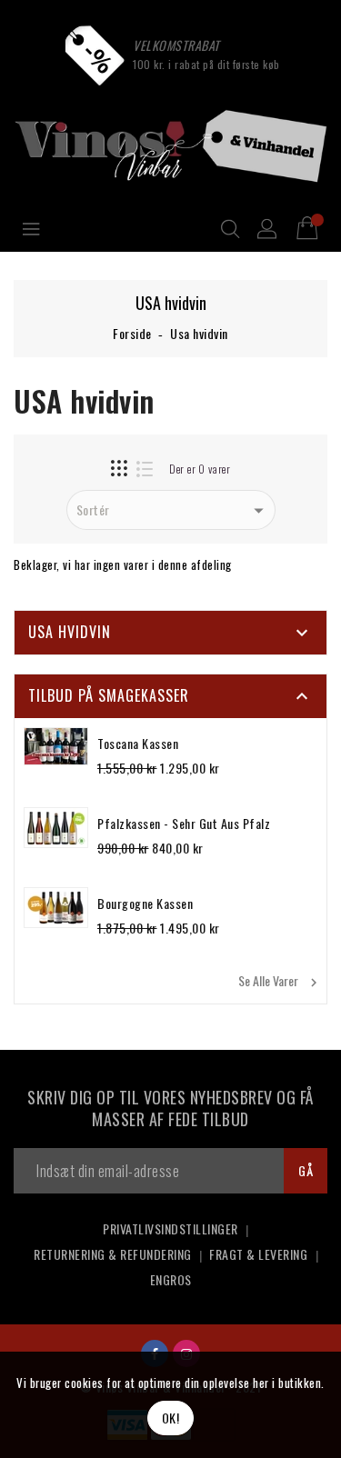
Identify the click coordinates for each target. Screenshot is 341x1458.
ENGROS (171, 1279)
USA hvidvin (69, 632)
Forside (132, 333)
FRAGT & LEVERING (258, 1253)
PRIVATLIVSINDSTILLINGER (170, 1228)
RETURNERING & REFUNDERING (113, 1253)
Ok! (171, 1417)
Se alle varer (280, 981)
